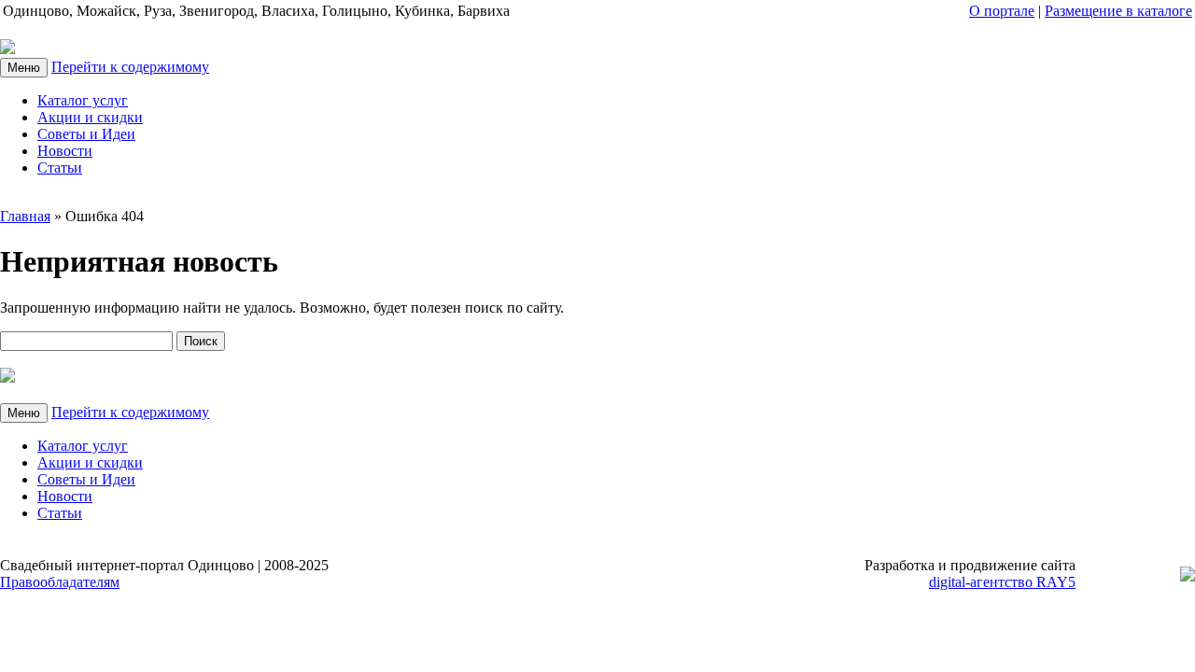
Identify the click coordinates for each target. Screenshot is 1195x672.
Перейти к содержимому (130, 67)
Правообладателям (60, 582)
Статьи (59, 167)
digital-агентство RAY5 (1002, 582)
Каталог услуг (82, 100)
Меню (23, 68)
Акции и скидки (90, 117)
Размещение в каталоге (1118, 11)
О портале (1001, 11)
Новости (64, 151)
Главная (25, 216)
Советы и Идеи (86, 134)
